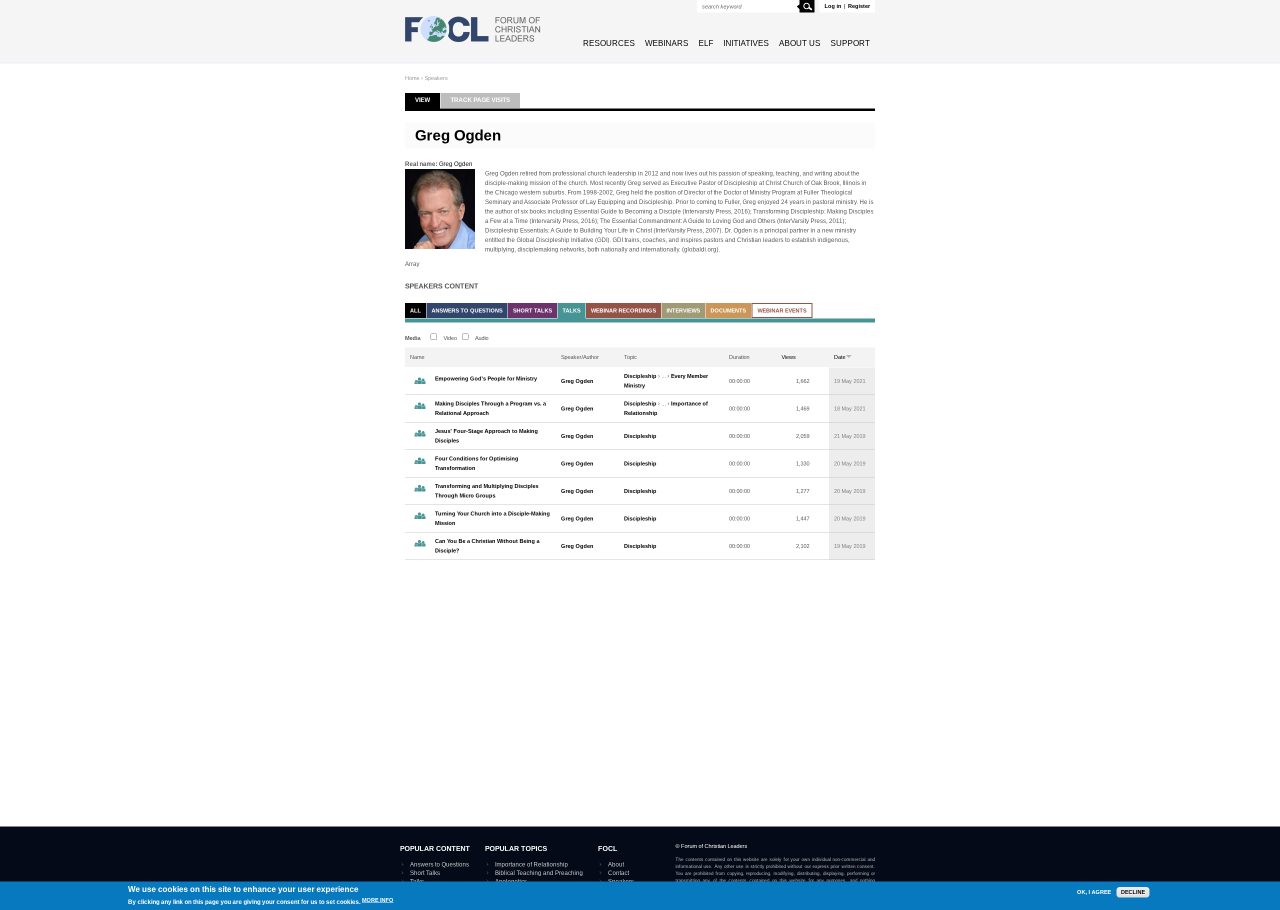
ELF (706, 43)
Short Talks (532, 311)
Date (840, 357)
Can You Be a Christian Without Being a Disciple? (487, 546)
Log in (833, 6)
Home (412, 78)
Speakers (436, 78)
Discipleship (640, 376)
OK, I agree (1094, 892)
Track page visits (480, 100)
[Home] (473, 43)
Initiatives (746, 43)
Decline (1133, 892)
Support (850, 43)
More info (378, 900)
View (427, 100)
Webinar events (782, 311)
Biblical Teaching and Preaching (539, 873)
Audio (481, 338)
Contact (618, 873)
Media (412, 338)
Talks (571, 311)
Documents (728, 311)
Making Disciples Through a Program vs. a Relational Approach (490, 408)
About (616, 864)
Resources (609, 43)
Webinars (666, 43)
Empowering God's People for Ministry (486, 379)
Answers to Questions (467, 311)
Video (450, 338)
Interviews (683, 311)
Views (789, 357)
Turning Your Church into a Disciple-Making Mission (492, 518)
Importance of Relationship (531, 864)
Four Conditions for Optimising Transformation (476, 463)
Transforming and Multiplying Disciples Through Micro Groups (486, 490)
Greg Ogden (455, 164)
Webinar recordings (623, 311)
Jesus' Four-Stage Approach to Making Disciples (486, 436)
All (415, 311)
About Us (799, 43)
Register (859, 6)
